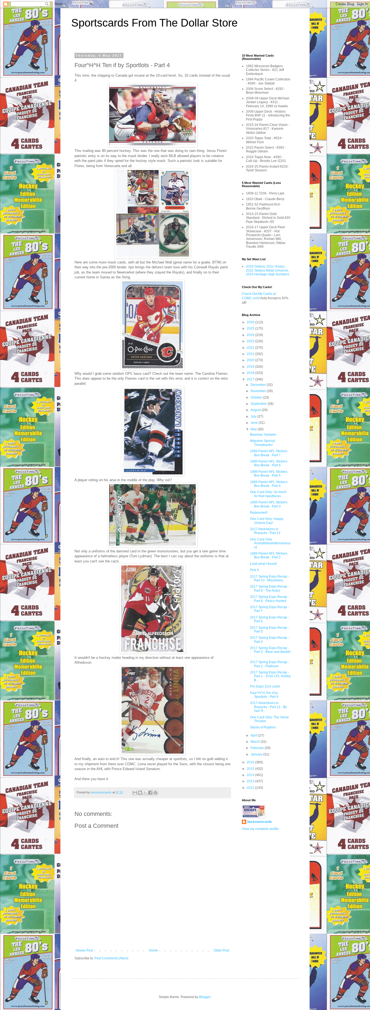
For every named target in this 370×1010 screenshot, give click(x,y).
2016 (251, 762)
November (259, 391)
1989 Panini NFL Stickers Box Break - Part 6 (268, 463)
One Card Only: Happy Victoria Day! (266, 520)
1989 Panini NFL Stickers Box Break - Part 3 (268, 504)
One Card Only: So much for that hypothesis (268, 494)
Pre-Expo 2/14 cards (265, 686)
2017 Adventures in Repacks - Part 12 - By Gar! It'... (268, 707)
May (254, 429)
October (257, 397)
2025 (251, 328)
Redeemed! (258, 512)
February (258, 748)
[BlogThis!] (140, 792)
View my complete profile (260, 829)
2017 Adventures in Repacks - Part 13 (265, 531)
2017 (251, 379)
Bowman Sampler (263, 434)
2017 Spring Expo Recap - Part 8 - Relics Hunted (269, 598)
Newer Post (84, 950)
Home (153, 950)
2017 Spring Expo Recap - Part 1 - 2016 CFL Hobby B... (270, 676)
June (255, 423)
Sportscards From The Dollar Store (154, 23)
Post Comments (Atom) (111, 958)
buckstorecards (259, 822)
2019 (251, 367)
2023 (251, 341)
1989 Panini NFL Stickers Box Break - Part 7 (268, 453)
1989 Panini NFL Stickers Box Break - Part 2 (268, 555)
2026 (251, 322)
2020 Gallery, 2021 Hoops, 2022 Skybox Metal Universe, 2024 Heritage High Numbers (267, 270)
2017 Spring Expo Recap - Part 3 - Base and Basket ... (270, 652)
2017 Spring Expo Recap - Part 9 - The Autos (269, 588)
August (256, 410)
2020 (251, 360)
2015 (251, 769)
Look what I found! (263, 564)
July (254, 416)
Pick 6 (254, 570)
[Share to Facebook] (150, 792)
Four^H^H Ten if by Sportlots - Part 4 (264, 695)
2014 (251, 775)
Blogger (204, 997)
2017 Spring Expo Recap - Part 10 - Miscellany (269, 578)
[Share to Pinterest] (155, 792)
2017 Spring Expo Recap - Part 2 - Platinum (269, 664)
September (259, 404)
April (254, 735)
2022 (251, 348)
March (256, 742)
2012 (251, 788)
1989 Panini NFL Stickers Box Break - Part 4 (268, 484)
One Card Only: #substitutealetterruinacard (270, 543)
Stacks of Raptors (263, 727)
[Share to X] (145, 792)
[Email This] (135, 792)
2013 (251, 781)
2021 (251, 354)
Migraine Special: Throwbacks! (263, 443)
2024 (251, 335)
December (259, 385)
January (257, 754)
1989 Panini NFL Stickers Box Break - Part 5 (268, 473)
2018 (251, 373)
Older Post (221, 950)
